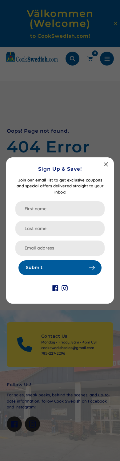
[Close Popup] (106, 164)
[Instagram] (65, 287)
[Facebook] (55, 287)
